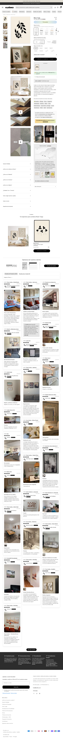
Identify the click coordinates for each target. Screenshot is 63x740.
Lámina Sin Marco (36, 33)
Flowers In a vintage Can (50, 282)
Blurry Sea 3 (47, 358)
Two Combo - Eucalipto (50, 569)
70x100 (41, 51)
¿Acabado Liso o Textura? (8, 190)
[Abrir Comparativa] (52, 134)
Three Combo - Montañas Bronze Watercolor (30, 560)
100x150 (53, 51)
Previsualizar (45, 22)
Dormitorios (36, 107)
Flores (45, 101)
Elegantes (49, 101)
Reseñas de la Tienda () (24, 273)
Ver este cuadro (42, 250)
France (10, 736)
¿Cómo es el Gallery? (7, 185)
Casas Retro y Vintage (45, 105)
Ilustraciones (49, 107)
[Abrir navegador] (2, 7)
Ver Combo (23, 93)
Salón (45, 107)
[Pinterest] (39, 693)
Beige (42, 101)
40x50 (46, 48)
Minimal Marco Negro (41, 33)
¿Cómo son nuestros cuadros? (8, 700)
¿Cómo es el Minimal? (7, 174)
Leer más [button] (26, 335)
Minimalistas (21, 11)
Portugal (15, 736)
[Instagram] (36, 693)
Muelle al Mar (48, 322)
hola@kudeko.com (37, 687)
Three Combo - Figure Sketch (51, 523)
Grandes (54, 11)
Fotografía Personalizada (12, 558)
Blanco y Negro (47, 11)
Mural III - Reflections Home (13, 329)
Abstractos (29, 11)
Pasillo (41, 107)
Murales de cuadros (37, 11)
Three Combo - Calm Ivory (31, 282)
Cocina (52, 105)
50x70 (51, 48)
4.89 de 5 (15, 265)
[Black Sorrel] (37, 67)
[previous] (32, 31)
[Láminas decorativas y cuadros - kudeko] (8, 7)
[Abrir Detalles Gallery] (41, 134)
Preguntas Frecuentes (7, 719)
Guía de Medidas (6, 163)
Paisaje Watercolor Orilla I (50, 394)
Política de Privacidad (6, 704)
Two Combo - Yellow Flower (32, 420)
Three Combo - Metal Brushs (13, 282)
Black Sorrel (36, 243)
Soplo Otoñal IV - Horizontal (32, 491)
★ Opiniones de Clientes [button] (62, 371)
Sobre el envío (6, 201)
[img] (11, 265)
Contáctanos (5, 721)
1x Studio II (48, 164)
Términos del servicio (6, 715)
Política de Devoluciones (7, 710)
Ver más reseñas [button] (31, 649)
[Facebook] (33, 693)
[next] (58, 31)
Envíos (3, 712)
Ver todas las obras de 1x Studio (42, 181)
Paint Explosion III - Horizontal (51, 492)
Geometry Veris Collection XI (51, 446)
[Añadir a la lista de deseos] (56, 19)
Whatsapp (35, 690)
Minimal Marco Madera (51, 33)
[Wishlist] (57, 7)
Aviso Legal (4, 706)
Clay (8, 433)
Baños (46, 103)
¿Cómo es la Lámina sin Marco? (9, 169)
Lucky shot (28, 340)
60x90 (35, 51)
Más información (38, 186)
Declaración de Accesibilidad (8, 708)
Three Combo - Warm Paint (12, 507)
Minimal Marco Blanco (46, 33)
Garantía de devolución (8, 206)
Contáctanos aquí (45, 81)
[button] (24, 264)
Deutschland (5, 736)
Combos (15, 11)
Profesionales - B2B (6, 717)
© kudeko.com (6, 730)
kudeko (4, 14)
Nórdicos (42, 103)
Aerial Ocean (9, 372)
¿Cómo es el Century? (7, 179)
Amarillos (37, 101)
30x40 (41, 48)
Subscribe (16, 687)
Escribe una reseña (51, 266)
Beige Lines (9, 471)
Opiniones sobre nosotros (7, 723)
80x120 (46, 51)
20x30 (36, 48)
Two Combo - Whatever (31, 521)
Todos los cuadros (6, 11)
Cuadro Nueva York (11, 410)
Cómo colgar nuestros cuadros (9, 195)
